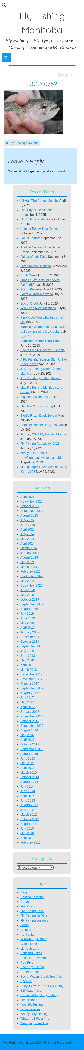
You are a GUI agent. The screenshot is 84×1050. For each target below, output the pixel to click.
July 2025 (27, 520)
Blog (23, 892)
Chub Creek (28, 275)
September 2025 (31, 510)
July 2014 (27, 786)
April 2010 (27, 838)
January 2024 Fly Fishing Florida (43, 434)
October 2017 (29, 683)
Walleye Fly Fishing (34, 1014)
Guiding (25, 929)
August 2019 (29, 609)
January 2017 (29, 711)
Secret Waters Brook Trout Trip (41, 976)
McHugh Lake (30, 948)
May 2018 (27, 660)
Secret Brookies (31, 289)
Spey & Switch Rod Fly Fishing (41, 986)
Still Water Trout (31, 990)
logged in (32, 171)
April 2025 (27, 529)
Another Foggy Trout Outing (39, 228)
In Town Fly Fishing (33, 939)
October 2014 (29, 777)
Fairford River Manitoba (36, 294)
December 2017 (31, 674)
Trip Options (28, 1000)
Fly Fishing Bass (32, 911)
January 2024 (29, 552)
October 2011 (29, 819)
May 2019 (27, 623)
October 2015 (29, 744)
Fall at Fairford (30, 238)
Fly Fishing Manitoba (24, 143)
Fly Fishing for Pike (33, 915)
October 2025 (29, 506)
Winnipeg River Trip (34, 1023)
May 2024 (27, 538)
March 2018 (28, 669)
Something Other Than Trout (40, 340)
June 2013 (27, 800)
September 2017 (31, 688)
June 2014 (27, 791)
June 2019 (27, 618)
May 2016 (27, 735)
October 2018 (29, 641)
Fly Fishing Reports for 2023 (40, 443)
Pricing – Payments (33, 957)
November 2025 (31, 501)
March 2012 (28, 814)
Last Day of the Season (36, 210)
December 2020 (31, 585)
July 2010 (27, 828)
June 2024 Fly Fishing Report (40, 378)
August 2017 (29, 693)
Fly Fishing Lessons (34, 920)
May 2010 (27, 833)
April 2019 (27, 627)
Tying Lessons (30, 1009)
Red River (27, 962)
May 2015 (27, 763)
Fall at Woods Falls (33, 256)
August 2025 (29, 515)
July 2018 (27, 651)
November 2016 (31, 716)
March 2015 (28, 772)
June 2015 (27, 758)
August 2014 (29, 781)
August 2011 (29, 824)
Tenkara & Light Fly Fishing (39, 995)
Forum (24, 925)
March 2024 (28, 548)
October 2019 (29, 599)
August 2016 (29, 730)
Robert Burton (30, 971)
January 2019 (29, 632)
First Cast (27, 906)
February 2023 (30, 571)
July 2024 (27, 534)
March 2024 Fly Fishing (36, 406)
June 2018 (27, 655)
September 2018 (31, 646)
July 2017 (27, 697)
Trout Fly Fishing (32, 1004)
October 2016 (29, 721)
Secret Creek (29, 303)
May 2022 (27, 581)
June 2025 (27, 524)
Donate (25, 901)
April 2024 (27, 543)
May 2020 (27, 595)
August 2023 (29, 557)
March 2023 (28, 567)
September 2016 (31, 725)
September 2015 (31, 749)
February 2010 (30, 842)
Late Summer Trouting (35, 266)
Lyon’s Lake (28, 943)
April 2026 (27, 496)
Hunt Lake (27, 934)
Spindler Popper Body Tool (39, 425)
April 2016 (27, 739)
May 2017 (27, 702)
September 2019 (31, 604)
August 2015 (29, 753)
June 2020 (27, 590)
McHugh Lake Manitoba (36, 219)
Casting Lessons (32, 897)
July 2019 (27, 613)
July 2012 (27, 809)
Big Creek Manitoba (34, 397)
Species (26, 981)
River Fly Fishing (32, 967)
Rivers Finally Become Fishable (42, 350)
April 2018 (27, 665)
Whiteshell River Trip (34, 1018)
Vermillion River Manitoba (38, 308)
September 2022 (31, 576)
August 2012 (29, 805)
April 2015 (27, 767)
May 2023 (27, 562)
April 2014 (27, 795)
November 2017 (31, 679)
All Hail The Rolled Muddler (39, 200)
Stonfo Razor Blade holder (38, 415)
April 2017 (27, 707)
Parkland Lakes (31, 953)
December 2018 (31, 637)
